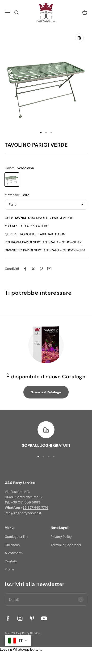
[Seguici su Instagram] (20, 618)
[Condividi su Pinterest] (41, 269)
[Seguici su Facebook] (8, 618)
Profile (9, 569)
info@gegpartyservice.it (23, 513)
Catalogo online (16, 536)
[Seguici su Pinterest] (32, 618)
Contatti (11, 561)
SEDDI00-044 (74, 250)
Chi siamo (12, 545)
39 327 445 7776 (35, 507)
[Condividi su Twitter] (33, 269)
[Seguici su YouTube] (44, 618)
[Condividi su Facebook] (25, 269)
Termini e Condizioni (66, 545)
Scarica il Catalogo (46, 392)
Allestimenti (13, 553)
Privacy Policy (61, 536)
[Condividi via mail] (49, 269)
